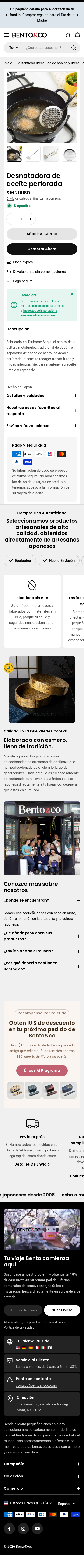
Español (64, 1504)
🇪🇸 (30, 1348)
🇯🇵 (49, 1348)
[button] (6, 15)
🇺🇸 (18, 1348)
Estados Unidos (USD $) (29, 1503)
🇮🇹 (43, 1348)
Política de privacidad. (19, 1327)
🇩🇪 (24, 1348)
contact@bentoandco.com (36, 1385)
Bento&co (23, 1546)
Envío (10, 198)
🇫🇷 (37, 1348)
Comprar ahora (42, 248)
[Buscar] (74, 48)
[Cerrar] (71, 294)
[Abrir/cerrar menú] (6, 35)
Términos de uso (53, 1322)
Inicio (8, 63)
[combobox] (42, 47)
